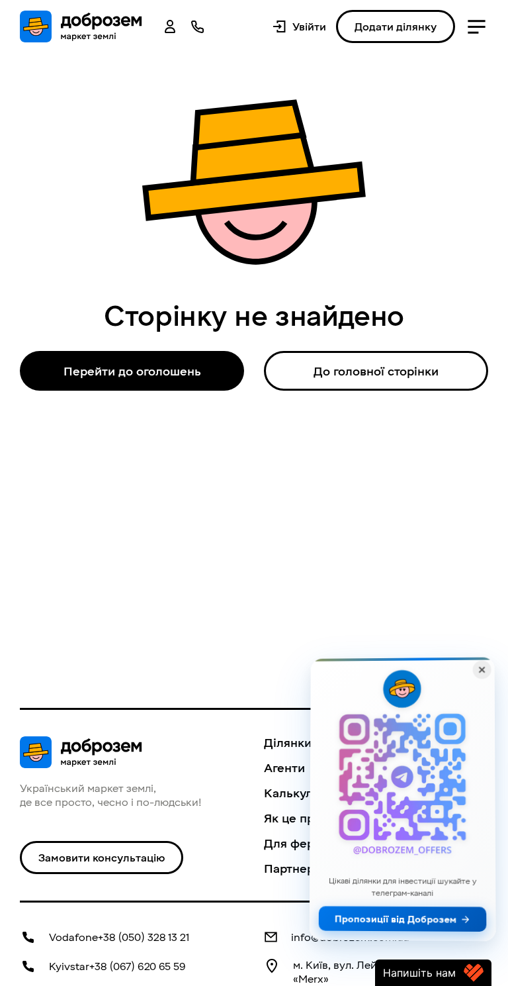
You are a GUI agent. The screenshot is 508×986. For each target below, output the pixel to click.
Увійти (309, 26)
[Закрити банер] (482, 669)
